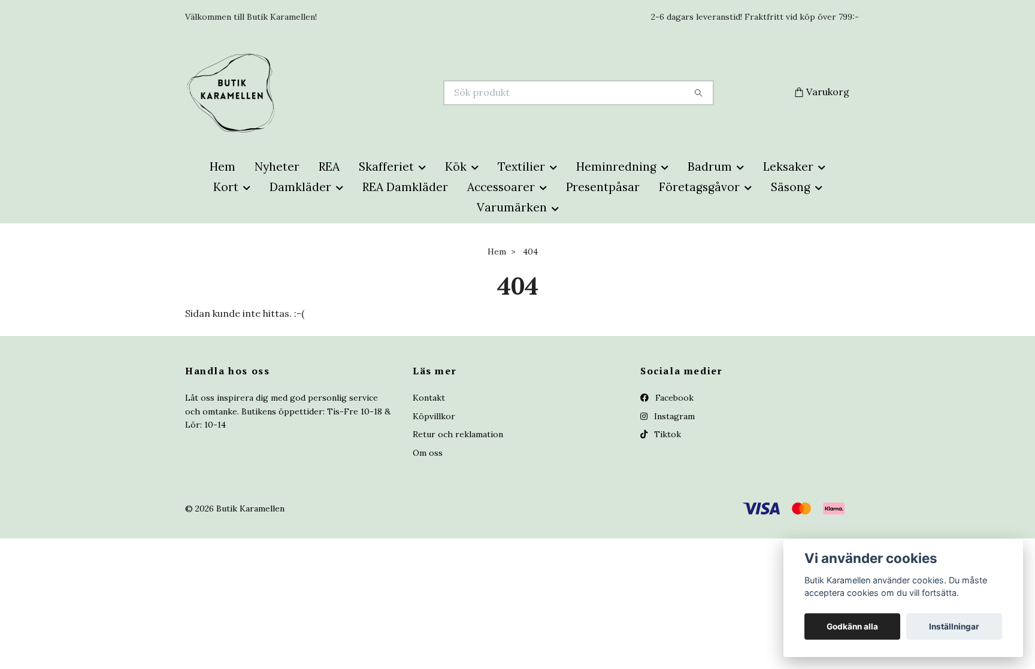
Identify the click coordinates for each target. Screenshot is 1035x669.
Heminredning (616, 166)
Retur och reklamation (458, 434)
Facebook (673, 397)
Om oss (428, 452)
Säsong (790, 187)
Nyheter (277, 166)
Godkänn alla (852, 626)
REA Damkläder (405, 187)
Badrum (710, 166)
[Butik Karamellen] (352, 92)
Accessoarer (501, 187)
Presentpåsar (603, 187)
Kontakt (429, 397)
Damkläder (300, 187)
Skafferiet (386, 166)
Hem (222, 166)
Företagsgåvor (699, 187)
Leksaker (788, 166)
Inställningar (954, 626)
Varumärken (512, 207)
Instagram (673, 416)
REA (329, 166)
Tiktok (666, 434)
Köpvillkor (434, 416)
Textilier (521, 166)
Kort (225, 187)
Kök (456, 166)
